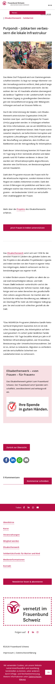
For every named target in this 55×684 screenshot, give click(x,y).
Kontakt (7, 565)
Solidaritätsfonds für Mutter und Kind (21, 553)
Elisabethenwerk (15, 253)
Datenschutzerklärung (26, 652)
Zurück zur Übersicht (16, 447)
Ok (48, 672)
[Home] (15, 2)
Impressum (8, 652)
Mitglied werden (11, 541)
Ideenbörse (8, 522)
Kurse (6, 528)
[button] (6, 460)
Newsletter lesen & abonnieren (27, 581)
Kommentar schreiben (38, 481)
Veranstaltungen (11, 534)
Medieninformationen (14, 559)
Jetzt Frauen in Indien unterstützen (28, 227)
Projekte (21, 209)
